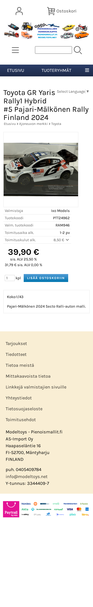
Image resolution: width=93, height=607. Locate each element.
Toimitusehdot (21, 419)
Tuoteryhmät (56, 70)
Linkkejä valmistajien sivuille (36, 387)
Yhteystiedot (19, 398)
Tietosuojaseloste (24, 408)
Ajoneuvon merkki (33, 124)
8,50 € (59, 240)
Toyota (56, 124)
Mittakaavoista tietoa (28, 376)
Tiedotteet (16, 354)
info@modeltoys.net (27, 476)
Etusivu (15, 70)
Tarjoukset (16, 343)
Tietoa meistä (20, 365)
